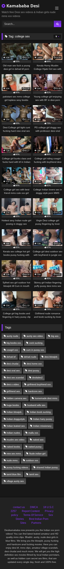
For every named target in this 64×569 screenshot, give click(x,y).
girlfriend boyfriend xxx (39, 384)
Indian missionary (42, 426)
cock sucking (36, 343)
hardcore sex (35, 391)
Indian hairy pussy (42, 419)
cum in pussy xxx (35, 350)
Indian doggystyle (16, 419)
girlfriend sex (13, 391)
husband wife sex (36, 405)
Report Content (31, 511)
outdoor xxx (32, 460)
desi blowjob (50, 356)
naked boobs (13, 446)
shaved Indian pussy (47, 467)
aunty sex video (35, 336)
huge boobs (13, 405)
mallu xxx (33, 432)
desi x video (13, 384)
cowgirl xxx (12, 350)
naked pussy (35, 446)
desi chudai (12, 363)
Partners (36, 522)
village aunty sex (15, 481)
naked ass (38, 439)
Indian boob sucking (40, 412)
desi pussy (33, 370)
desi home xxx (34, 363)
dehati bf (11, 356)
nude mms (12, 460)
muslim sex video (15, 439)
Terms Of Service (33, 515)
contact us (19, 507)
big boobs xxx (14, 343)
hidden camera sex (16, 398)
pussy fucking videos (17, 467)
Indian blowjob (14, 412)
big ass (54, 336)
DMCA (34, 507)
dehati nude (30, 356)
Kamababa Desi (22, 6)
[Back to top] (53, 559)
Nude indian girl (37, 453)
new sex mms (14, 453)
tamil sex (33, 474)
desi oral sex (13, 370)
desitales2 (37, 377)
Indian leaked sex (16, 426)
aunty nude (12, 336)
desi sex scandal (15, 377)
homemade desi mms (46, 398)
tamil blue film (14, 474)
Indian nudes (13, 432)
